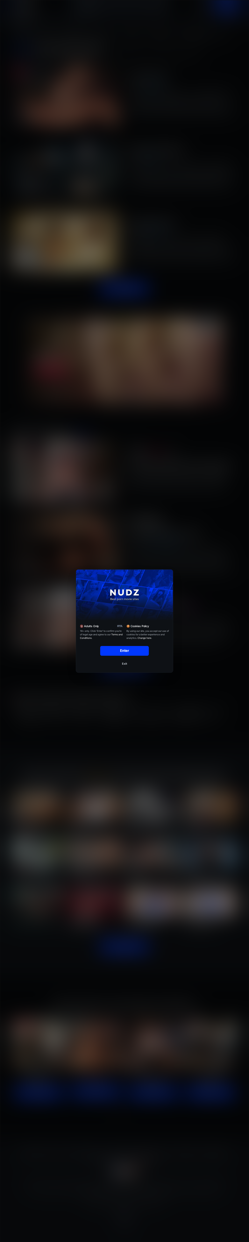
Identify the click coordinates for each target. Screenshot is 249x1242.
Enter (124, 651)
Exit (124, 663)
